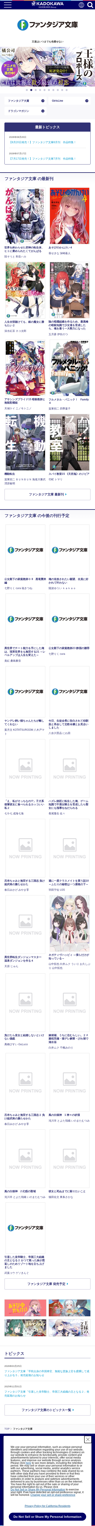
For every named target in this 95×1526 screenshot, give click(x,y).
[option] (47, 67)
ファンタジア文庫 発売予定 (46, 1284)
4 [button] (41, 90)
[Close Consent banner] (87, 1439)
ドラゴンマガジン (18, 111)
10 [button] (67, 90)
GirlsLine (57, 100)
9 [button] (63, 90)
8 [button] (58, 90)
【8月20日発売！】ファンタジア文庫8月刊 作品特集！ (42, 142)
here (28, 1463)
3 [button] (36, 90)
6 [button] (49, 90)
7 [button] (54, 90)
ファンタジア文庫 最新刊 (46, 494)
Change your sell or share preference (52, 1495)
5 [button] (45, 90)
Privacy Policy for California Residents (47, 1506)
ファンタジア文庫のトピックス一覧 (46, 1410)
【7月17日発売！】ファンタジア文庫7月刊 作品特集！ (42, 158)
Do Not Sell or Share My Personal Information (38, 1489)
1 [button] (27, 90)
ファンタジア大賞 (18, 100)
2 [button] (32, 90)
